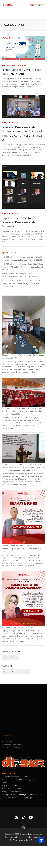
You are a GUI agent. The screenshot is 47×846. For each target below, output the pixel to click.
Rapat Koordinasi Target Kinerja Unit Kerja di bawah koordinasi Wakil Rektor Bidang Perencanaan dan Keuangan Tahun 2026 (23, 411)
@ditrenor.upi (16, 791)
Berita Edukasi (9, 65)
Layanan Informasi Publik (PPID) (15, 744)
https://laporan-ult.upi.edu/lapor (20, 797)
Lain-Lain (21, 65)
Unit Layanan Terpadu (11, 747)
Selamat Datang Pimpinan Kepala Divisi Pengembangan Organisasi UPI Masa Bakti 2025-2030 (22, 549)
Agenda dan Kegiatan (12, 122)
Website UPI (7, 741)
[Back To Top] (23, 828)
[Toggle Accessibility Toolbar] (41, 840)
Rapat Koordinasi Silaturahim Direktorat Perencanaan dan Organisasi (20, 222)
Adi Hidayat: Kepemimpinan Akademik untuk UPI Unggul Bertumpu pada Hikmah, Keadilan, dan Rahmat (21, 283)
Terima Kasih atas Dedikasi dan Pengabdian (19, 627)
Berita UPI (10, 253)
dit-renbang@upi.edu (16, 788)
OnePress (14, 840)
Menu (43, 14)
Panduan (5, 738)
